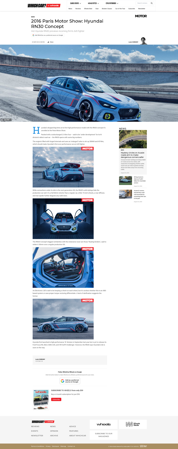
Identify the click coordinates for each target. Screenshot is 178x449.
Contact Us (71, 446)
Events (34, 431)
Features (73, 431)
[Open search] (151, 3)
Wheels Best (88, 9)
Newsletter (141, 9)
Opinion (54, 431)
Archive (54, 436)
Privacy (48, 446)
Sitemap (63, 446)
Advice (72, 426)
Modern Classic (107, 9)
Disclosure (55, 446)
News (70, 9)
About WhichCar (77, 436)
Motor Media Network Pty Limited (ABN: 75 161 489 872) (124, 446)
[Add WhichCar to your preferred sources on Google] (70, 381)
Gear (97, 9)
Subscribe (131, 9)
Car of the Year (120, 9)
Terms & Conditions (38, 446)
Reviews (78, 9)
